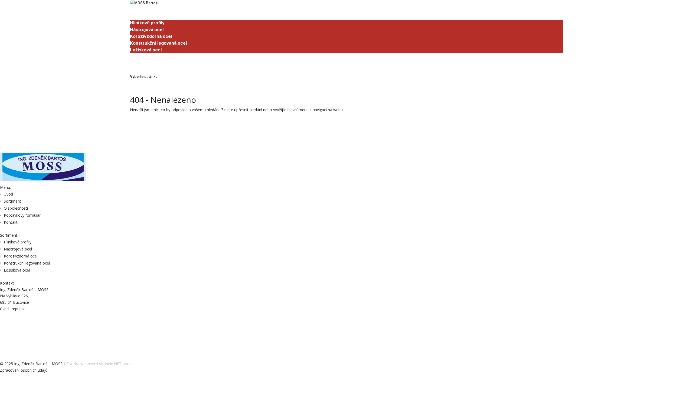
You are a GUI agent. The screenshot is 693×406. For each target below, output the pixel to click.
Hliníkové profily (147, 22)
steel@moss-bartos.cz (22, 335)
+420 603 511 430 (16, 319)
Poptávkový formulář (157, 69)
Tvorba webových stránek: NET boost (100, 363)
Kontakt (11, 222)
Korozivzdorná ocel (151, 36)
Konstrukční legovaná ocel (158, 43)
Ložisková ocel (146, 49)
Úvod (135, 9)
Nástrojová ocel (147, 29)
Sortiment (141, 16)
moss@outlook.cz (17, 329)
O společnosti (144, 56)
